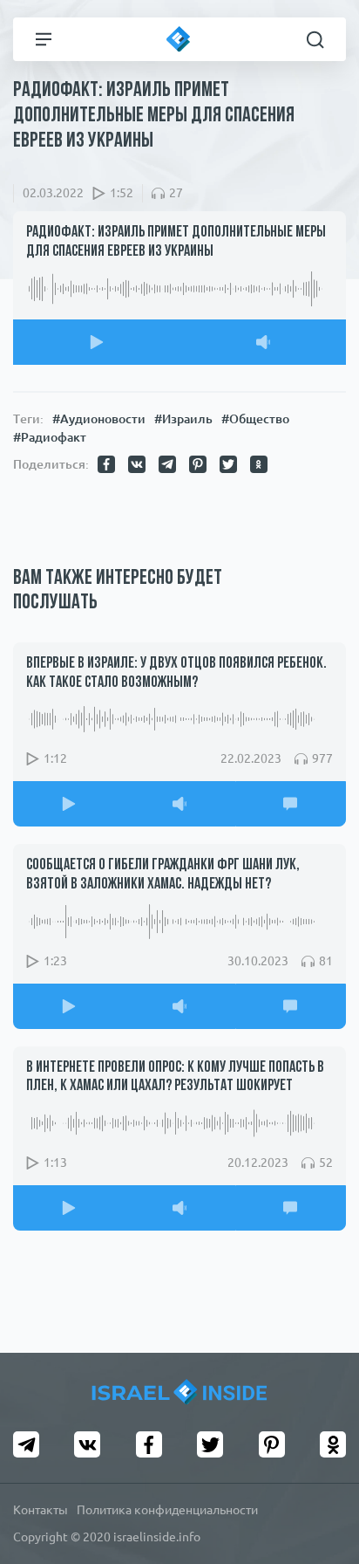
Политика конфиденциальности (167, 1510)
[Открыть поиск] (315, 39)
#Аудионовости (99, 419)
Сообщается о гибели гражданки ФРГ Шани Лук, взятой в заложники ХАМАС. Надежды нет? (163, 875)
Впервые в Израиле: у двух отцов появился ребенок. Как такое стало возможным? (176, 673)
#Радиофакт (49, 437)
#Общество (255, 419)
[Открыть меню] (43, 39)
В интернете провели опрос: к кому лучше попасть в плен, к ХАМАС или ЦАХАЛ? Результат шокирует (175, 1077)
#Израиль (183, 419)
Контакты (40, 1510)
